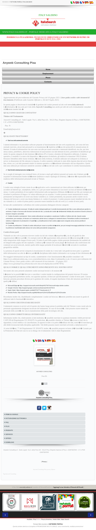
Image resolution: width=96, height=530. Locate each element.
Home (48, 69)
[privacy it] (72, 2)
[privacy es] (91, 2)
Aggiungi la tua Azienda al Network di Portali (68, 487)
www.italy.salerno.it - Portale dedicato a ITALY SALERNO (35, 32)
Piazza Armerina (46, 519)
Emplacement (48, 73)
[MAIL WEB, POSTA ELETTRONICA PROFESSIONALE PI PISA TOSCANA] (30, 502)
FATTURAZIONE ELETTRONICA (16, 418)
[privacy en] (77, 2)
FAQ (7, 422)
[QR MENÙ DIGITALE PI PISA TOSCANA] (48, 502)
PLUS (7, 426)
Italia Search (65, 519)
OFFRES (8, 438)
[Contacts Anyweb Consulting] (44, 383)
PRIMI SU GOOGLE (12, 414)
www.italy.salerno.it (25, 487)
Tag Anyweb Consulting (9, 474)
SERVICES (9, 434)
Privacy (44, 462)
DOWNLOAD (10, 442)
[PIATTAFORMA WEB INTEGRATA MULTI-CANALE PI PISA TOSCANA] (12, 502)
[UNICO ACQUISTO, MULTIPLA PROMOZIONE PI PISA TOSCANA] (66, 502)
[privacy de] (86, 2)
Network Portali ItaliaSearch (21, 2)
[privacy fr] (82, 2)
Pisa (34, 519)
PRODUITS (9, 430)
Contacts (48, 82)
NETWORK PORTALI (56, 524)
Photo (48, 78)
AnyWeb (29, 519)
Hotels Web (56, 519)
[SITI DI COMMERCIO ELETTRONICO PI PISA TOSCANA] (84, 502)
